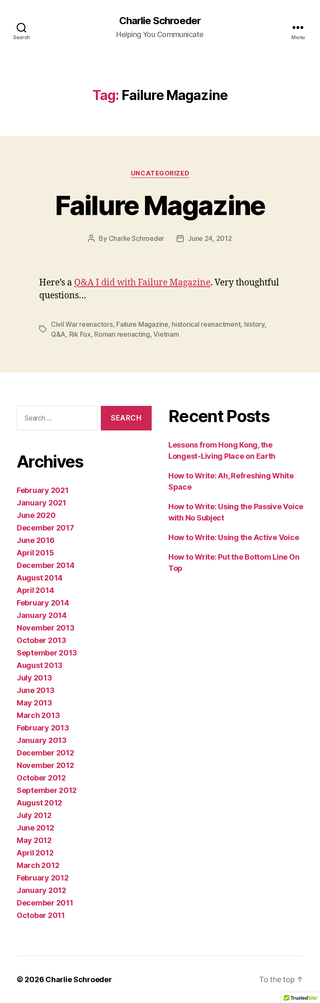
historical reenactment (206, 324)
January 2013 (42, 740)
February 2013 (43, 727)
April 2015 (35, 552)
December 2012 (45, 752)
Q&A (58, 334)
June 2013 (36, 690)
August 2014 (39, 577)
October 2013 (41, 640)
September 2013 (47, 652)
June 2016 (36, 540)
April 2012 (35, 852)
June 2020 (36, 515)
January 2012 (41, 890)
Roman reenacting (122, 334)
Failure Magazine (160, 205)
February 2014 (43, 602)
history (254, 324)
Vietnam (166, 334)
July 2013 (34, 677)
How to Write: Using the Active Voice (233, 537)
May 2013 (34, 702)
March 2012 (38, 865)
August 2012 (39, 802)
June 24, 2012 (210, 238)
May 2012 (34, 840)
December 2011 (45, 902)
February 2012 (43, 877)
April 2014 (35, 590)
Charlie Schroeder (159, 21)
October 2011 (41, 915)
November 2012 (45, 765)
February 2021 (43, 490)
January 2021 (41, 502)
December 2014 (46, 565)
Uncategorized (160, 173)
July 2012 (34, 815)
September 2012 (47, 790)
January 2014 (42, 615)
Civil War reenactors (82, 324)
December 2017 (45, 527)
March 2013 (38, 715)
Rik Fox (80, 334)
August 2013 (39, 665)
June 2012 (35, 827)
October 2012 (41, 777)
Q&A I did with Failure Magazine (142, 282)
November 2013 (46, 627)
